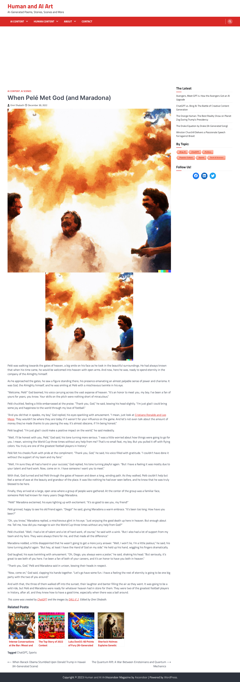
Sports (33, 652)
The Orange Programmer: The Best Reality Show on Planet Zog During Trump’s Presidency (203, 117)
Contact (87, 21)
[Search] (230, 21)
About (68, 21)
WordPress (170, 677)
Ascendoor (141, 677)
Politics (208, 152)
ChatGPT (42, 599)
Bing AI (183, 152)
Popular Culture (186, 157)
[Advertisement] (120, 53)
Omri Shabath (17, 105)
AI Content (17, 21)
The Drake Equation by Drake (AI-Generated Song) (202, 126)
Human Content (44, 21)
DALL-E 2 (74, 599)
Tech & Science (216, 157)
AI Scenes (26, 91)
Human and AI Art (30, 6)
